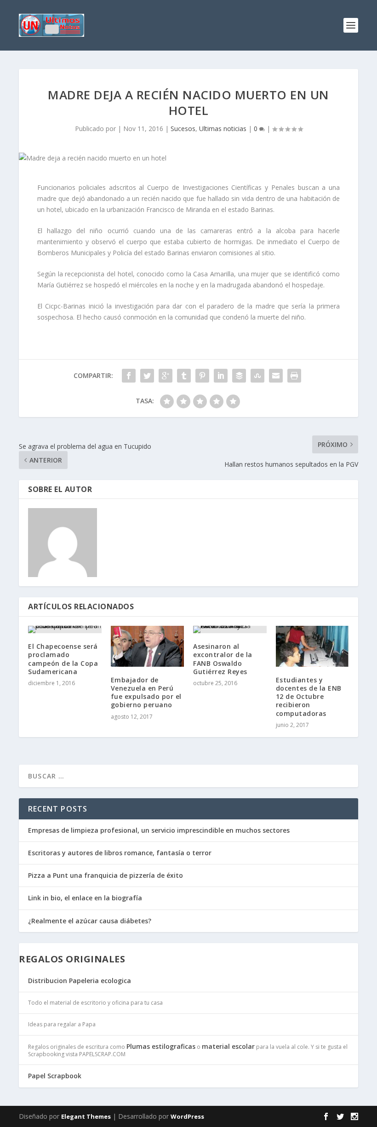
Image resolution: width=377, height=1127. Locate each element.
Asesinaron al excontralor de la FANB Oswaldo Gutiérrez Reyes (222, 659)
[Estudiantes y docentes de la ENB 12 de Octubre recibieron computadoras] (312, 646)
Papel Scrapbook (54, 1075)
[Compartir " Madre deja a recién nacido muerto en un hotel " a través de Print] (294, 375)
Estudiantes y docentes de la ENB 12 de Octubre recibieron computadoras (309, 696)
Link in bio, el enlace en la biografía (85, 897)
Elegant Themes (86, 1116)
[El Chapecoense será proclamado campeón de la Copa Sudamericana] (65, 629)
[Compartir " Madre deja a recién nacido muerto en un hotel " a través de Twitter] (147, 375)
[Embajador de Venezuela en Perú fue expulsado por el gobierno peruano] (147, 646)
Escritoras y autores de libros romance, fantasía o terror (119, 852)
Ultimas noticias (222, 128)
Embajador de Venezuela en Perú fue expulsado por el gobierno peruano (146, 692)
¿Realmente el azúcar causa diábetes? (89, 920)
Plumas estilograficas (160, 1046)
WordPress (187, 1116)
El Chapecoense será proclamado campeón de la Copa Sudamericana (63, 659)
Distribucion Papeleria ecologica (79, 980)
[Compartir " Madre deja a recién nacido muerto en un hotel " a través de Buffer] (239, 375)
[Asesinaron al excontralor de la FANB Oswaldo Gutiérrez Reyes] (230, 629)
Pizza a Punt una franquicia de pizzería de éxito (105, 875)
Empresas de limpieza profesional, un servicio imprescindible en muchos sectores (159, 830)
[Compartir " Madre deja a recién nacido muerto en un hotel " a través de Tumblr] (184, 375)
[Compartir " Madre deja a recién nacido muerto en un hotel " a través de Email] (276, 375)
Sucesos (183, 128)
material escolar (228, 1046)
